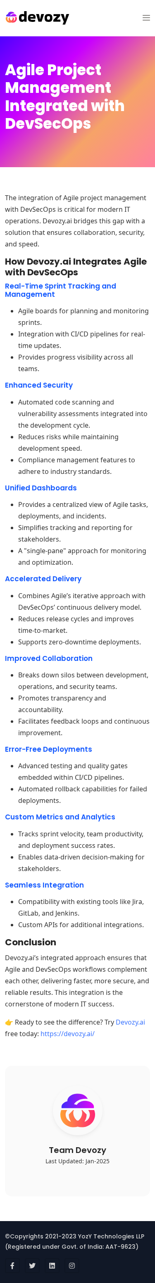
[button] (146, 18)
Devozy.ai (130, 1022)
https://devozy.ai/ (68, 1033)
